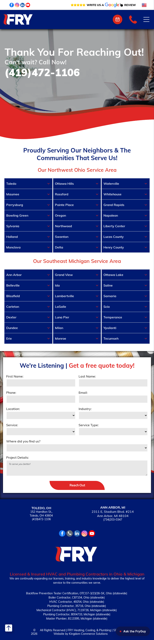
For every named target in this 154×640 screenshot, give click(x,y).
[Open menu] (146, 19)
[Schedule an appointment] (117, 19)
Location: (13, 409)
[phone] (69, 534)
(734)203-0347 (112, 519)
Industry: (85, 409)
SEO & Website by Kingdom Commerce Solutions (88, 632)
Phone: (11, 393)
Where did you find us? (23, 441)
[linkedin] (22, 5)
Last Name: (87, 376)
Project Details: (17, 457)
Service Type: (89, 425)
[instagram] (17, 5)
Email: (83, 393)
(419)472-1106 (41, 519)
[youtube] (28, 5)
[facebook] (11, 5)
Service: (12, 425)
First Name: (14, 376)
